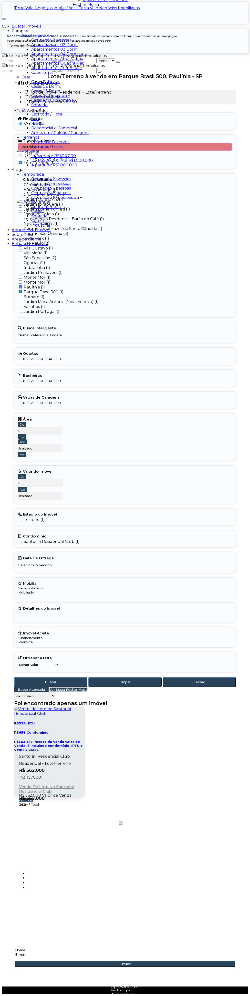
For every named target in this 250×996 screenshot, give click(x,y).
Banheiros (32, 375)
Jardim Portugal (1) (42, 311)
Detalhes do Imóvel (41, 608)
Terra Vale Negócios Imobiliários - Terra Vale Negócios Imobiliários (77, 8)
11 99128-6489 (29, 911)
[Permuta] (33, 642)
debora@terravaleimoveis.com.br (54, 919)
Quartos (30, 353)
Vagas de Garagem (41, 397)
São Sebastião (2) (40, 258)
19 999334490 (29, 905)
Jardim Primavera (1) (43, 272)
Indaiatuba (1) (37, 267)
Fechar (199, 682)
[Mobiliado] (30, 592)
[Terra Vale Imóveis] (125, 844)
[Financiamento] (33, 638)
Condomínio (34, 536)
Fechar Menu (86, 4)
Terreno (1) (34, 519)
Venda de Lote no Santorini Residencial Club (46, 789)
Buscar (50, 682)
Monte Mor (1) (37, 277)
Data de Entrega (38, 558)
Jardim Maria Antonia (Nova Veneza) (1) (61, 301)
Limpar (125, 682)
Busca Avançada (31, 689)
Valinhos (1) (34, 306)
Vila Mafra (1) (36, 253)
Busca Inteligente (39, 328)
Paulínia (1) (34, 287)
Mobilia (29, 583)
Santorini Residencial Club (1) (52, 541)
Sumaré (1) (34, 297)
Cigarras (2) (34, 262)
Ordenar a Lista (37, 658)
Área (27, 419)
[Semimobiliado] (30, 588)
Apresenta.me (125, 986)
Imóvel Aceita (36, 633)
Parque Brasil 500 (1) (43, 292)
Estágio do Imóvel (40, 514)
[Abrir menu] (4, 17)
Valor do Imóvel (37, 471)
